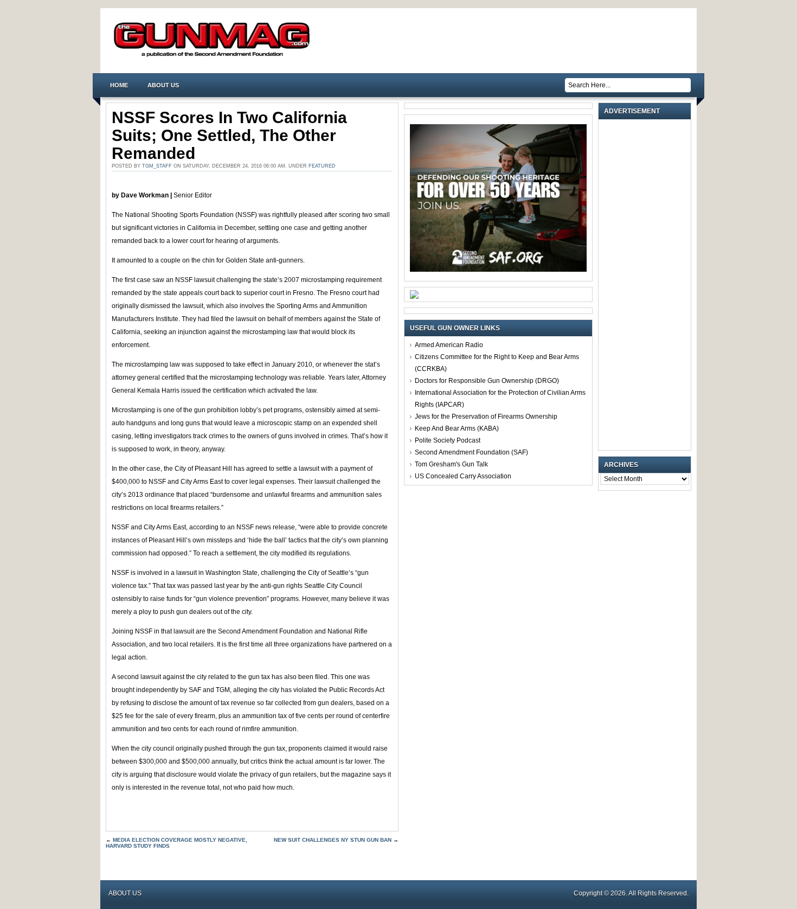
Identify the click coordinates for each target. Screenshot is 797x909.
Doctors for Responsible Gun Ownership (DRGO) (487, 381)
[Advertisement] (647, 284)
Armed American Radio (449, 345)
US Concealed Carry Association (463, 476)
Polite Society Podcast (447, 440)
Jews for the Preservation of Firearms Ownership (486, 416)
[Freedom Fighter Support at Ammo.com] (414, 296)
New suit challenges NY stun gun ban (332, 840)
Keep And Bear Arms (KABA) (457, 428)
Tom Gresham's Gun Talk (451, 464)
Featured (322, 166)
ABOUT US (163, 85)
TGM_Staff (157, 166)
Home (119, 85)
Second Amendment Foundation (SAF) (471, 452)
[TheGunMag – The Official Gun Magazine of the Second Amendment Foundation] (214, 56)
